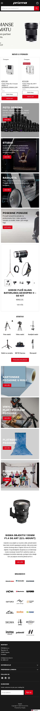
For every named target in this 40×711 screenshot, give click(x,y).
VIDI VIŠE (20, 305)
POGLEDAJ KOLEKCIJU (20, 360)
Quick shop (9, 94)
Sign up (28, 692)
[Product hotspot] (23, 510)
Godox (3, 91)
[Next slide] (34, 282)
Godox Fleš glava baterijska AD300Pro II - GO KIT (20, 293)
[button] (8, 283)
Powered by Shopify (20, 707)
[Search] (36, 8)
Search (20, 704)
